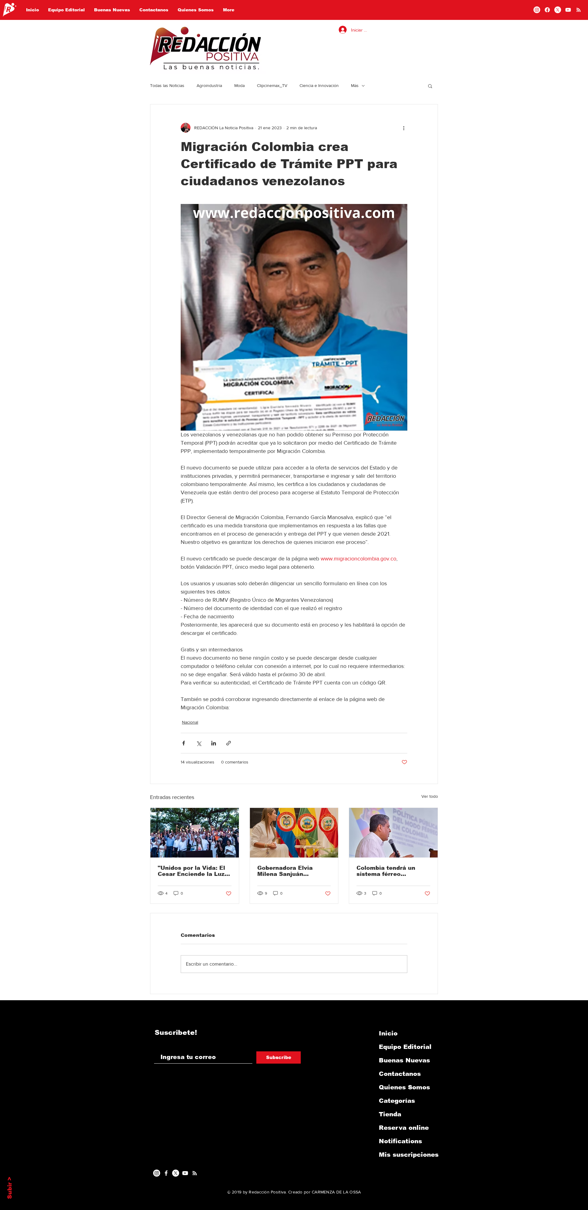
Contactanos (400, 1073)
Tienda (390, 1114)
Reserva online (404, 1127)
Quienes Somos (404, 1087)
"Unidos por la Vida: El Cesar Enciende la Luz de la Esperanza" (191, 871)
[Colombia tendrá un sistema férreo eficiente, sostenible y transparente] (393, 833)
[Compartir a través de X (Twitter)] (199, 743)
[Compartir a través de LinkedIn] (214, 743)
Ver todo (429, 796)
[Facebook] (547, 9)
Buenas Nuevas (404, 1060)
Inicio (388, 1033)
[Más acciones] (403, 127)
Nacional (190, 722)
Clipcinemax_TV (272, 85)
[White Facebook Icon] (166, 1173)
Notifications (400, 1141)
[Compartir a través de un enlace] (229, 743)
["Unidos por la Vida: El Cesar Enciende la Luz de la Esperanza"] (194, 833)
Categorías (397, 1100)
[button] (430, 85)
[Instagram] (536, 9)
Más (355, 85)
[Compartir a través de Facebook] (184, 743)
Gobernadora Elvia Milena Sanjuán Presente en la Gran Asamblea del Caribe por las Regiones (288, 871)
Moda (239, 85)
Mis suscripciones (409, 1154)
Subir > (9, 1188)
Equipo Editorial (405, 1046)
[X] (557, 9)
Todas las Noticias (167, 85)
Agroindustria (209, 85)
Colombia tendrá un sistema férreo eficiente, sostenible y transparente (389, 871)
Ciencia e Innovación (319, 85)
